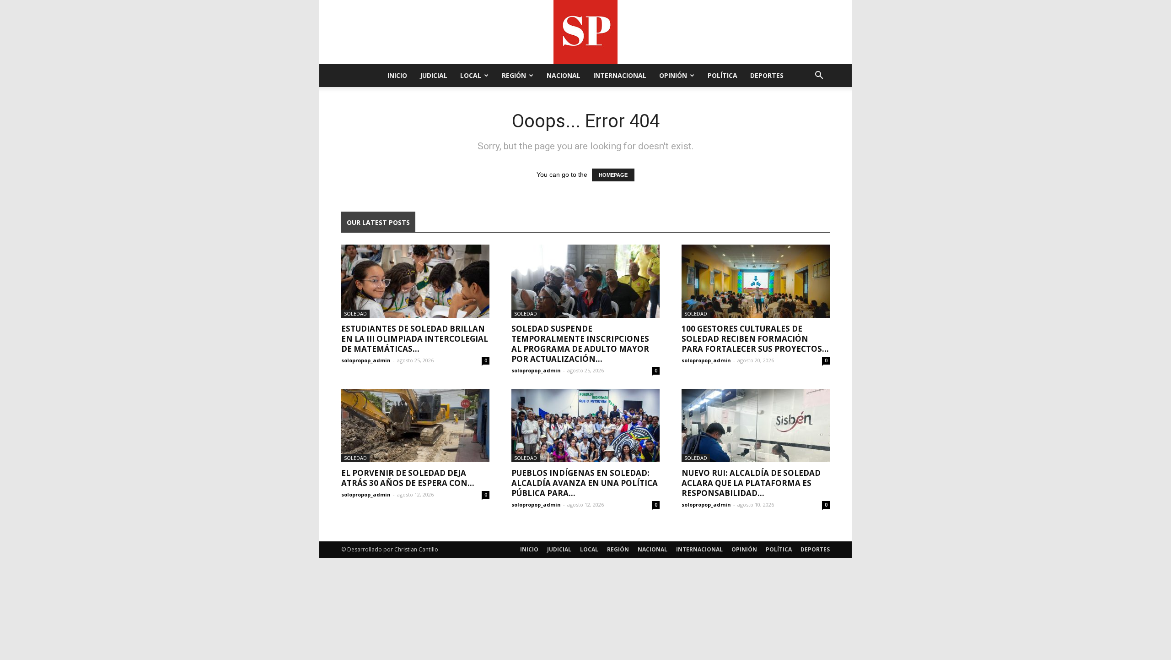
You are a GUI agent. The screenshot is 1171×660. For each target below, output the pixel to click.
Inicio (397, 75)
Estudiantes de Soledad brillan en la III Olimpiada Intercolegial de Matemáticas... (414, 338)
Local (470, 75)
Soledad (355, 313)
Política (722, 75)
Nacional (563, 75)
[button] (819, 76)
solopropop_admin (366, 360)
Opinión (673, 75)
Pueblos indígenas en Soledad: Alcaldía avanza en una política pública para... (584, 483)
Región (514, 75)
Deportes (767, 75)
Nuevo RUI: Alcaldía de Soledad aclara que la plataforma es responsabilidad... (751, 483)
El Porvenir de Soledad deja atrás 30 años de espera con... (407, 478)
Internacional (619, 75)
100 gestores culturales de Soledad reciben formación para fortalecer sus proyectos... (755, 338)
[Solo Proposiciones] (585, 32)
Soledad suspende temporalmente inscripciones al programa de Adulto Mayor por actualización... (580, 343)
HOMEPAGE (613, 175)
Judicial (433, 75)
